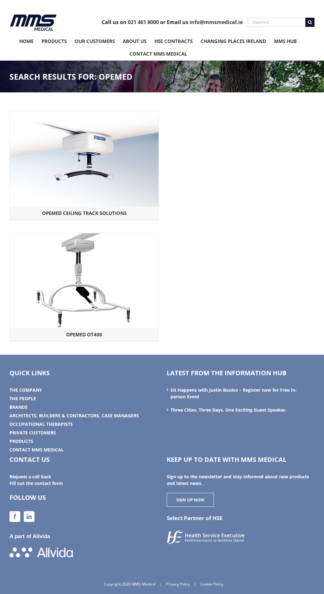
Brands (18, 407)
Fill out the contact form (36, 483)
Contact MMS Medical (36, 450)
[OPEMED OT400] (84, 237)
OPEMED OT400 (84, 334)
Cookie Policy (211, 584)
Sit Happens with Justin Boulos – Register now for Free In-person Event (234, 393)
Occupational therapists (41, 424)
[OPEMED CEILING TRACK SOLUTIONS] (84, 115)
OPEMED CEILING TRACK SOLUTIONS (84, 213)
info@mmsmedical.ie (216, 22)
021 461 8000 (143, 22)
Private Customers (32, 433)
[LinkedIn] (29, 516)
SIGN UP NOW (190, 500)
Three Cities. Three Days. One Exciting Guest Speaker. (229, 410)
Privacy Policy (178, 584)
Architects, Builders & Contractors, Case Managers (74, 416)
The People (22, 398)
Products (21, 441)
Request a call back (30, 477)
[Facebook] (14, 516)
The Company (25, 390)
